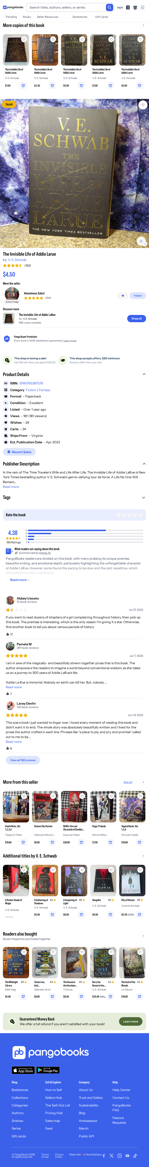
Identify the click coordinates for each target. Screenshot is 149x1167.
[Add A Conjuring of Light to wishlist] (82, 870)
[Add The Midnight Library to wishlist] (24, 952)
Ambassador (88, 1121)
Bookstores (80, 17)
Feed (49, 1128)
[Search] (109, 7)
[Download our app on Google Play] (48, 1070)
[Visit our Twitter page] (111, 1156)
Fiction (31, 390)
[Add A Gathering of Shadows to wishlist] (53, 870)
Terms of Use (45, 1155)
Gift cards (19, 1136)
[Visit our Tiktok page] (135, 1156)
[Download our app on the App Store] (23, 1070)
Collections (20, 1098)
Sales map (52, 1121)
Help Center (121, 1090)
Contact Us (120, 1098)
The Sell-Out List (57, 1105)
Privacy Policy (59, 1155)
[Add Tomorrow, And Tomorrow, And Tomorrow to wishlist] (53, 952)
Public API (86, 1136)
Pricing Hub (54, 1113)
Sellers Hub (53, 1098)
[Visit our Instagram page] (119, 1156)
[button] (74, 374)
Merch (83, 1128)
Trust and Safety (91, 1098)
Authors (17, 1113)
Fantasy (44, 390)
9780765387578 (31, 383)
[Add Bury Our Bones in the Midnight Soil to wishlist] (111, 952)
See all (128, 782)
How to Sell (53, 1090)
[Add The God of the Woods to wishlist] (140, 952)
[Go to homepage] (13, 7)
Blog (82, 1113)
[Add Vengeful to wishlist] (111, 870)
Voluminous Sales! (34, 293)
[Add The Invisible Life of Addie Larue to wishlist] (143, 104)
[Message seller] (122, 295)
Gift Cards (101, 17)
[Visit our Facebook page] (104, 1156)
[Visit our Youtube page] (127, 1156)
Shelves (17, 1121)
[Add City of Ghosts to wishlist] (140, 870)
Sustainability (88, 1105)
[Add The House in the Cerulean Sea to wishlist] (82, 952)
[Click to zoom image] (74, 173)
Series (16, 1128)
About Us (86, 1090)
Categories (20, 1105)
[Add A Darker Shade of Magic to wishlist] (24, 870)
